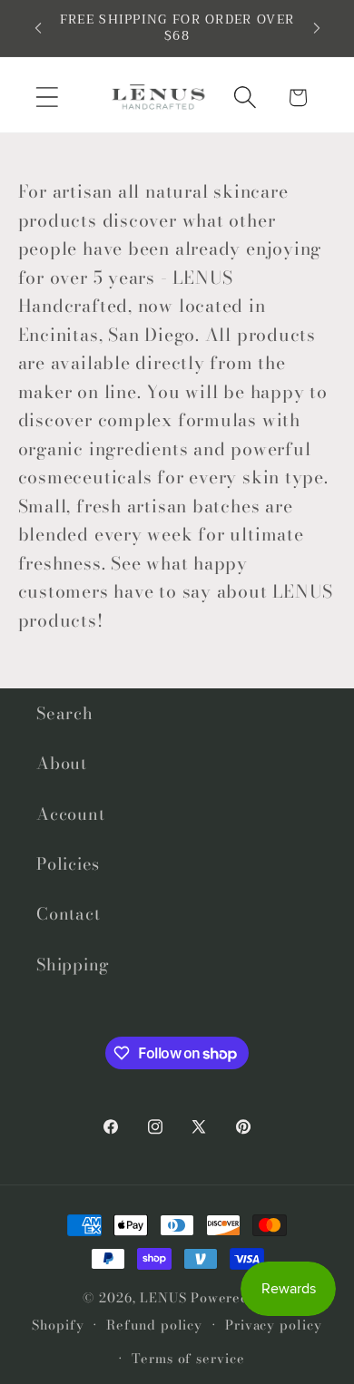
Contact (68, 914)
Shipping (73, 964)
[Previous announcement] (38, 28)
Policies (68, 864)
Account (70, 814)
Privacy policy (273, 1325)
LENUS (163, 1298)
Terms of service (188, 1359)
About (61, 763)
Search (64, 713)
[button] (47, 97)
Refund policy (154, 1325)
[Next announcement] (317, 28)
